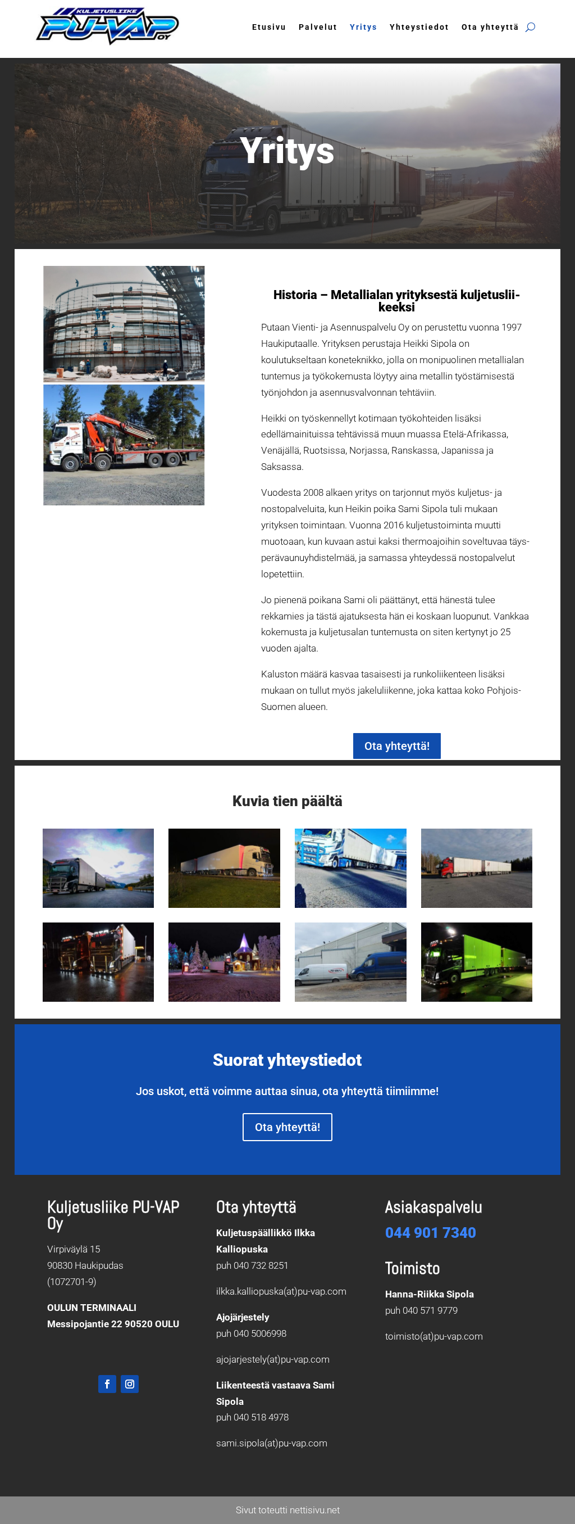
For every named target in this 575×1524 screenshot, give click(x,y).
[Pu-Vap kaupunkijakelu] (351, 998)
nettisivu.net (315, 1510)
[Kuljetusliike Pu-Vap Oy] (98, 904)
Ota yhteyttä (490, 26)
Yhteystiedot (419, 26)
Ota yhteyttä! (397, 746)
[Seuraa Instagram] (130, 1384)
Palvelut (318, 26)
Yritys (363, 26)
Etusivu (269, 26)
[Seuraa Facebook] (107, 1384)
